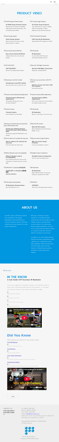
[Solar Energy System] (16, 36)
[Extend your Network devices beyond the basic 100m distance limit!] (16, 125)
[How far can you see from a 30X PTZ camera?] (42, 81)
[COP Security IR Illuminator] (42, 36)
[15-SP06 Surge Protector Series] (16, 21)
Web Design (35, 438)
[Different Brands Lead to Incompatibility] (16, 153)
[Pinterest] (26, 433)
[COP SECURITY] (16, 65)
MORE (13, 396)
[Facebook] (26, 428)
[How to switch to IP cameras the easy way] (16, 138)
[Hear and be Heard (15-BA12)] (16, 51)
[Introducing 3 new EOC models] (16, 80)
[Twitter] (32, 428)
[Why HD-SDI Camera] (42, 124)
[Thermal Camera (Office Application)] (42, 95)
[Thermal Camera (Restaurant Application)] (16, 95)
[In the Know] (29, 271)
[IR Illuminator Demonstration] (16, 182)
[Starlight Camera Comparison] (42, 153)
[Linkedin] (26, 430)
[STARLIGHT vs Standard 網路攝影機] (16, 168)
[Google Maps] (32, 430)
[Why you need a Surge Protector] (42, 138)
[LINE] (29, 430)
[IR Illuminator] (42, 51)
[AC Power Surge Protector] (42, 21)
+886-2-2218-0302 (29, 408)
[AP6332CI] (42, 182)
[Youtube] (29, 428)
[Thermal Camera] (16, 109)
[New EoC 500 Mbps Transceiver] (42, 65)
